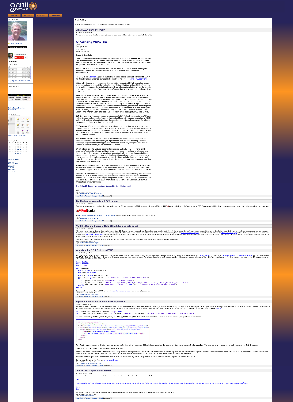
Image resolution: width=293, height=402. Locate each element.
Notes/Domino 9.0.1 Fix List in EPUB (95, 250)
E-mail (101, 196)
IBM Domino (90, 193)
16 (18, 149)
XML (87, 363)
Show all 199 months (14, 172)
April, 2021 (11, 167)
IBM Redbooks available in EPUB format (97, 201)
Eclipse (96, 243)
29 (15, 153)
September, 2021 (13, 163)
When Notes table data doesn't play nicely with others (19, 81)
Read (77, 196)
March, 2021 (11, 169)
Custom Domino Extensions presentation (16, 108)
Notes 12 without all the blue (17, 135)
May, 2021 (11, 166)
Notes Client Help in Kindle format (93, 371)
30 (18, 153)
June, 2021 (11, 165)
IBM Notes (83, 193)
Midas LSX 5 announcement (90, 30)
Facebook (88, 196)
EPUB (96, 218)
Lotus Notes (98, 193)
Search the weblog (13, 159)
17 (21, 149)
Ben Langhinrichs (16, 43)
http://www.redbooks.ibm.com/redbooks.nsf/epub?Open (97, 215)
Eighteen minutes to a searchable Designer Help (101, 301)
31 (21, 153)
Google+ (95, 196)
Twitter (82, 196)
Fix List (96, 294)
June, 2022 (11, 162)
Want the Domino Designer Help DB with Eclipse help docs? (107, 226)
